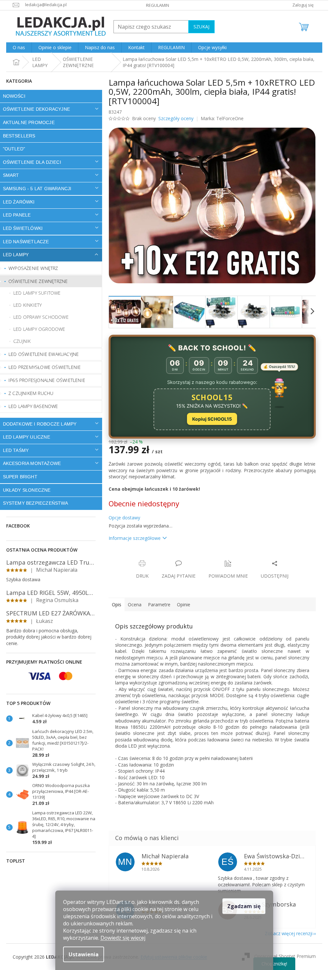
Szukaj (201, 26)
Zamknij (154, 557)
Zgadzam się (243, 906)
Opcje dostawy (124, 517)
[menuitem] (19, 47)
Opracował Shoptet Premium (285, 956)
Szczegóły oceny (175, 118)
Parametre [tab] (159, 604)
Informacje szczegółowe (135, 538)
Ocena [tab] (134, 604)
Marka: (222, 118)
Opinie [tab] (183, 604)
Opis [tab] (116, 604)
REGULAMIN (157, 5)
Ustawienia (84, 954)
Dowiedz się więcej (122, 937)
